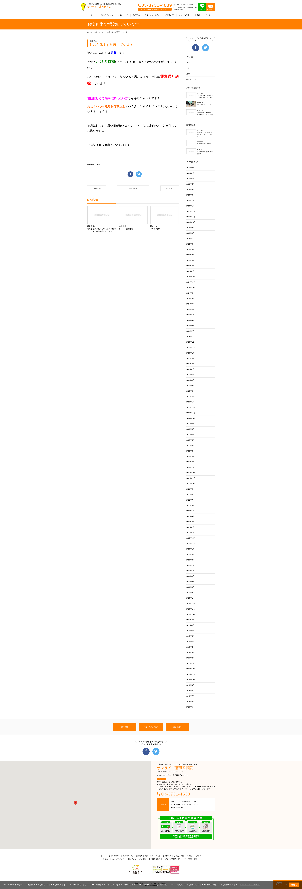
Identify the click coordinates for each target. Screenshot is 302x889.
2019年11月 (190, 609)
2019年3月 (190, 652)
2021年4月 (190, 516)
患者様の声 (169, 15)
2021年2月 (190, 527)
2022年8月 (190, 429)
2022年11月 (190, 413)
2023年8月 (190, 364)
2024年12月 (190, 277)
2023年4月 (190, 386)
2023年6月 (190, 375)
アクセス (209, 15)
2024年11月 (190, 282)
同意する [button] (293, 885)
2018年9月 (190, 685)
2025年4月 (190, 255)
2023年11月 (190, 347)
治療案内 (136, 15)
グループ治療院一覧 (172, 859)
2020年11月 (190, 543)
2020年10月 (190, 549)
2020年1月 (190, 598)
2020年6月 (190, 571)
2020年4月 (190, 582)
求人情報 (142, 859)
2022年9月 (190, 424)
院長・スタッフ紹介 (152, 15)
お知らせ (106, 859)
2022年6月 (190, 440)
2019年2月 (190, 658)
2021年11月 (190, 478)
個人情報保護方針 (155, 859)
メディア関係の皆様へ (191, 859)
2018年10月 (190, 680)
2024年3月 (190, 326)
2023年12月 (190, 342)
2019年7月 (190, 631)
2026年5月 (190, 184)
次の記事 (169, 188)
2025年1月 (190, 271)
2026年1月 (190, 206)
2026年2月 (190, 200)
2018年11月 (190, 674)
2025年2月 (190, 266)
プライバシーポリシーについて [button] (250, 885)
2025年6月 (190, 244)
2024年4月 (190, 320)
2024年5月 (190, 315)
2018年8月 (190, 690)
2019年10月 (190, 614)
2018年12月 (190, 669)
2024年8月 (190, 298)
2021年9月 (190, 489)
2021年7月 (190, 500)
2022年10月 (190, 418)
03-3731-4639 (156, 5)
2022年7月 (190, 435)
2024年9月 (190, 293)
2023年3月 (190, 391)
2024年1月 (190, 336)
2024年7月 (190, 304)
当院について (123, 15)
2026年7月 (190, 173)
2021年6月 (190, 505)
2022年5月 (190, 445)
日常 (188, 68)
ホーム (93, 15)
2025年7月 (190, 238)
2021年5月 (190, 511)
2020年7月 (190, 565)
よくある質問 (184, 15)
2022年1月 (190, 467)
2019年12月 (190, 603)
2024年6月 (190, 309)
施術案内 (124, 727)
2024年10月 (190, 287)
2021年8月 (190, 495)
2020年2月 (190, 592)
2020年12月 (190, 538)
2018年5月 (190, 707)
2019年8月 (190, 625)
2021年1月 (190, 533)
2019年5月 (190, 642)
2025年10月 (190, 222)
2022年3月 (190, 456)
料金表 (197, 15)
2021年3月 (190, 522)
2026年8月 (190, 168)
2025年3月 (190, 260)
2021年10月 (190, 484)
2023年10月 (190, 353)
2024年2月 (190, 331)
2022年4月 (190, 451)
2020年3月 (190, 587)
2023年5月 (190, 380)
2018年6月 (190, 701)
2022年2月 (190, 462)
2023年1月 (190, 402)
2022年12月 (190, 407)
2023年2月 (190, 396)
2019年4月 (190, 647)
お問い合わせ (132, 859)
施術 (188, 74)
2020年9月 (190, 554)
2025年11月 (190, 217)
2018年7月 (190, 696)
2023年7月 (190, 369)
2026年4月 (190, 189)
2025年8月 (190, 233)
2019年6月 (190, 636)
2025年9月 (190, 228)
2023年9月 (190, 358)
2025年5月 (190, 249)
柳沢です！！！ (192, 79)
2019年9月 (190, 620)
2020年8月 (190, 560)
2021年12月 (190, 473)
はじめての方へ (107, 15)
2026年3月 (190, 195)
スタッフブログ (99, 32)
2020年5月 (190, 576)
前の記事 (97, 188)
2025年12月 (190, 211)
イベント (189, 63)
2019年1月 (190, 663)
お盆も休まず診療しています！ (118, 32)
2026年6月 (190, 179)
